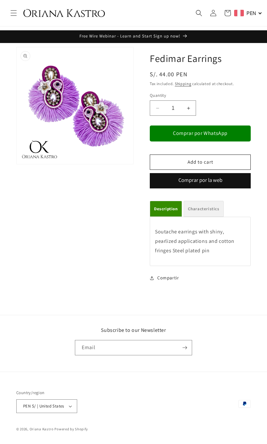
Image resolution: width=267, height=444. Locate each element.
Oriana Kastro (42, 429)
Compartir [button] (168, 278)
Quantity (158, 95)
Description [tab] (166, 209)
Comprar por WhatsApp (200, 133)
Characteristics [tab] (203, 209)
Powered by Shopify (71, 429)
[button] (14, 13)
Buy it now (200, 180)
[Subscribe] (184, 347)
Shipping (183, 83)
